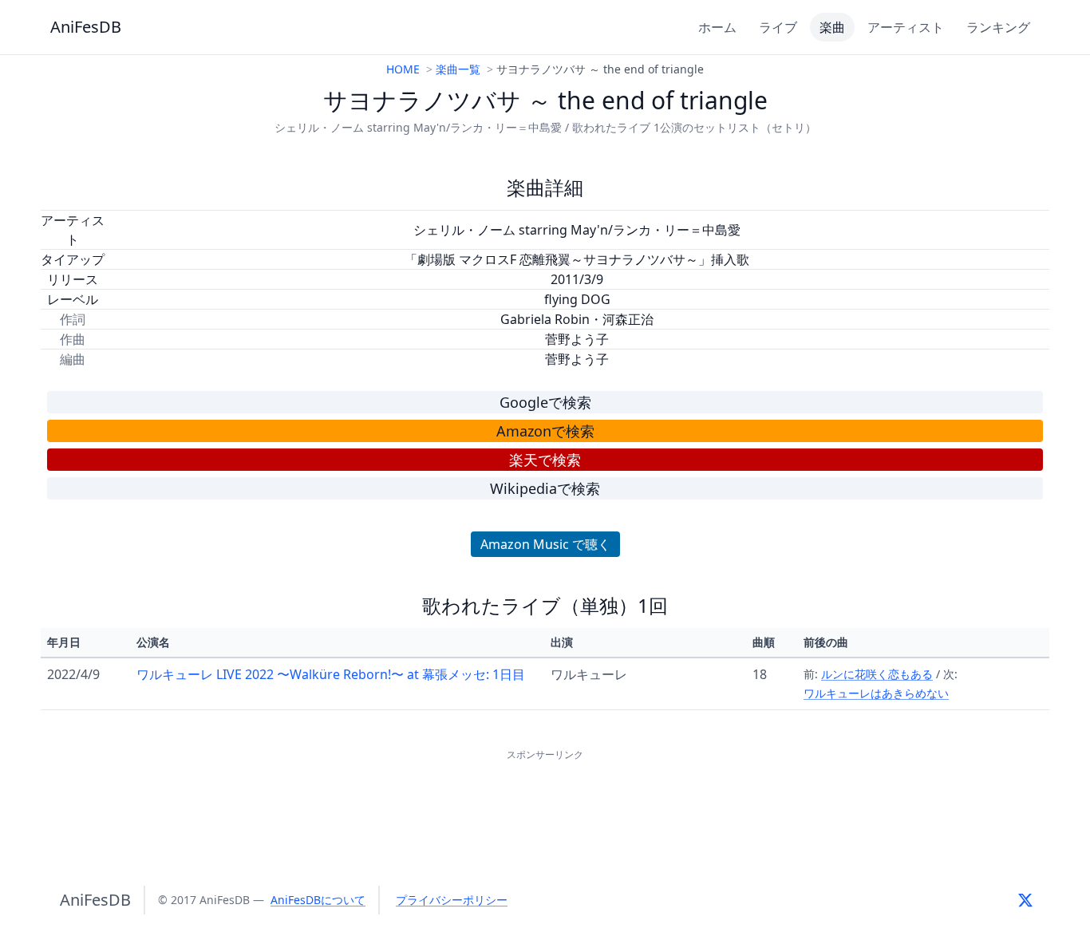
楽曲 (832, 27)
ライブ (778, 27)
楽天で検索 (545, 459)
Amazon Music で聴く (545, 544)
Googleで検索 (545, 402)
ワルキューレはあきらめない (876, 693)
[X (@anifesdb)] (1025, 900)
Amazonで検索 (545, 430)
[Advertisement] (545, 800)
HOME (403, 69)
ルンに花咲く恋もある (877, 673)
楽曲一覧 (458, 69)
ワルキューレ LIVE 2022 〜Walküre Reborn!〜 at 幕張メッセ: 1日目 (330, 674)
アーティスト (905, 27)
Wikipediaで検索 (545, 488)
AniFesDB (85, 27)
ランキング (998, 27)
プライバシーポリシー (451, 899)
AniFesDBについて (318, 899)
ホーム (717, 27)
